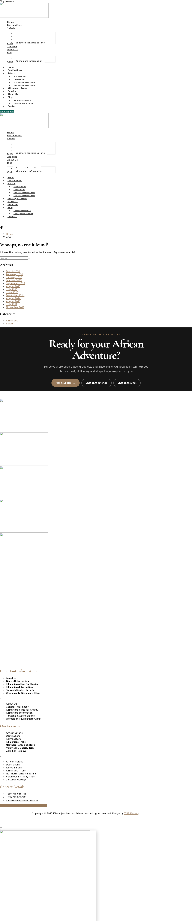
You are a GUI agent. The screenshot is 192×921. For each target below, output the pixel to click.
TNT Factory (131, 813)
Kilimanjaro (12, 320)
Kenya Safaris (19, 79)
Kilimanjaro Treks (16, 741)
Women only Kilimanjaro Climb (23, 692)
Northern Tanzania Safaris (24, 82)
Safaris (11, 73)
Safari (9, 323)
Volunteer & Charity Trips (20, 747)
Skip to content (7, 1)
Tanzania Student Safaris (20, 689)
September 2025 (15, 283)
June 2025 (12, 292)
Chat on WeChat (126, 382)
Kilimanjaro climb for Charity (22, 683)
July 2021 (11, 304)
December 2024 (15, 295)
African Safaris (20, 76)
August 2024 (13, 298)
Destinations (13, 735)
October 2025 (14, 280)
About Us (11, 677)
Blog (10, 97)
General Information (22, 100)
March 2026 (13, 271)
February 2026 (14, 274)
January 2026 (14, 277)
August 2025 (13, 286)
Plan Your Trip (66, 382)
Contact (12, 106)
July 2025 (11, 289)
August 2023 (13, 301)
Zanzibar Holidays (16, 750)
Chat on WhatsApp (97, 382)
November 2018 (15, 307)
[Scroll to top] (1, 827)
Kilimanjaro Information (23, 103)
